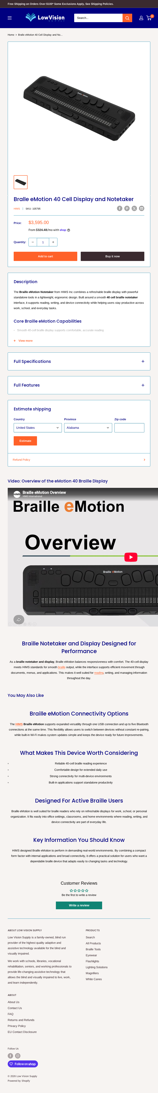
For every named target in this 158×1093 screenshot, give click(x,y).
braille (61, 667)
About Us (13, 1002)
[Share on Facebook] (119, 208)
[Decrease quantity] (33, 242)
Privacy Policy (17, 1026)
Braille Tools (93, 949)
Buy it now (112, 256)
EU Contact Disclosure (22, 1031)
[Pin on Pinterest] (127, 208)
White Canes (94, 979)
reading (98, 672)
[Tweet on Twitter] (134, 208)
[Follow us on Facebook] (10, 1056)
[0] (149, 18)
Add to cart (45, 256)
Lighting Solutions (97, 967)
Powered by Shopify (19, 1080)
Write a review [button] (79, 905)
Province (70, 419)
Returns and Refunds (21, 1020)
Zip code (120, 419)
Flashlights (92, 961)
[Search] (127, 18)
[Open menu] (10, 17)
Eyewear (91, 955)
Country (19, 419)
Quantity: (20, 242)
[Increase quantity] (53, 242)
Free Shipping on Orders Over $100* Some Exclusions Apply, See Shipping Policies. (61, 3)
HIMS (17, 208)
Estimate (25, 440)
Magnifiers (92, 973)
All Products (93, 943)
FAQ (10, 1014)
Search (90, 937)
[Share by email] (141, 208)
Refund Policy (21, 459)
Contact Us (15, 1008)
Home (11, 34)
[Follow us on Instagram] (17, 1056)
